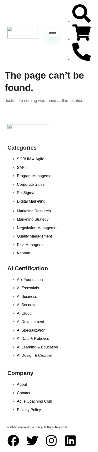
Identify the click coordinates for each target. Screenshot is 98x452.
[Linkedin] (70, 441)
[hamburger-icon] (52, 33)
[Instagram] (51, 441)
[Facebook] (13, 441)
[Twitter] (32, 441)
